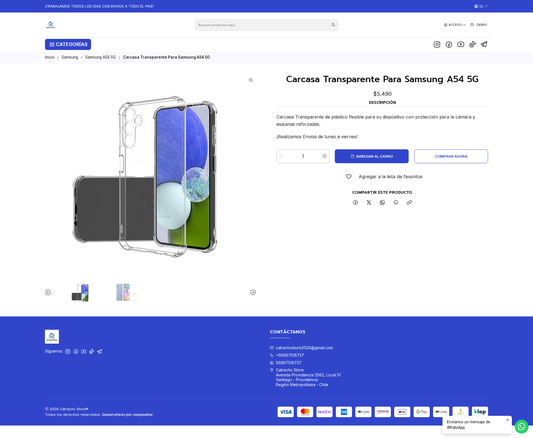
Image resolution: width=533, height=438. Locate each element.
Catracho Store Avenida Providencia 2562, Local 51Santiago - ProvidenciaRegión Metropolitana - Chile (308, 377)
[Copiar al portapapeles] (409, 203)
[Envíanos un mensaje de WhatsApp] (522, 427)
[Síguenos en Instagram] (437, 44)
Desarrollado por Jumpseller (127, 414)
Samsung (70, 57)
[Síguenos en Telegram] (484, 44)
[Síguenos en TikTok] (472, 44)
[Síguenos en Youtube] (460, 44)
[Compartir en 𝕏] (369, 203)
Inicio (49, 57)
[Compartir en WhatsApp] (382, 203)
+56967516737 (290, 355)
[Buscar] (333, 25)
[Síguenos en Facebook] (449, 44)
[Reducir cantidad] (281, 156)
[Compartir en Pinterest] (396, 203)
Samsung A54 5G (100, 57)
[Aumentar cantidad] (324, 156)
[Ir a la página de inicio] (50, 25)
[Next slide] (252, 292)
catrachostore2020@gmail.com (304, 347)
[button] (68, 44)
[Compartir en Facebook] (355, 203)
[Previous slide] (49, 292)
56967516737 (288, 362)
